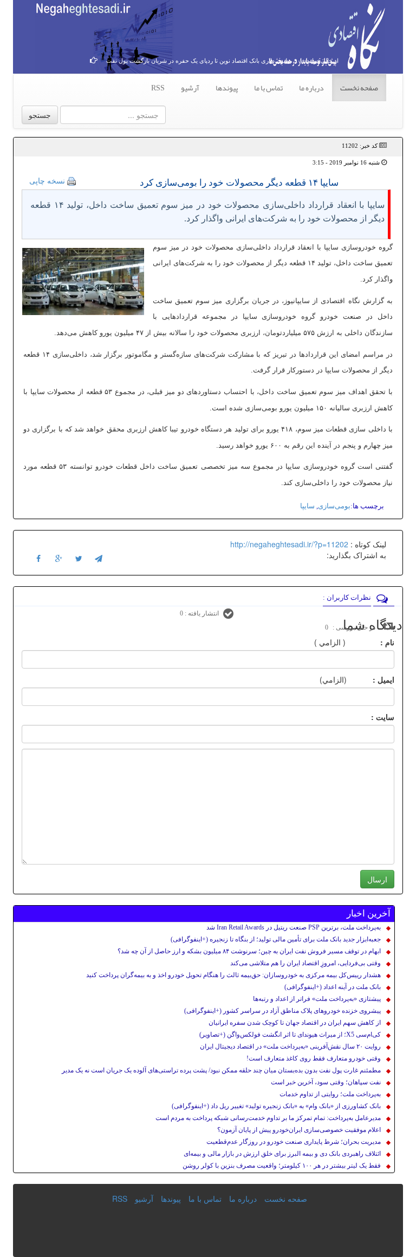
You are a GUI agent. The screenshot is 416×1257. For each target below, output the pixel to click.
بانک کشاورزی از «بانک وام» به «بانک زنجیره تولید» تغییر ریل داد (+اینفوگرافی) (276, 1106)
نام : (371, 642)
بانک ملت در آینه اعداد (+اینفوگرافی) (332, 987)
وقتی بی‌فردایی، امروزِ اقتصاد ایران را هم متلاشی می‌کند (305, 963)
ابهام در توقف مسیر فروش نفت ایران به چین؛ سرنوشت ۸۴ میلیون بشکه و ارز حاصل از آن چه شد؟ (249, 951)
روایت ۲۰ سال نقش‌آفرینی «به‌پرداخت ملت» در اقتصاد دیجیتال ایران (290, 1046)
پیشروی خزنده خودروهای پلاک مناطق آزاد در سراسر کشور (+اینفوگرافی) (282, 1010)
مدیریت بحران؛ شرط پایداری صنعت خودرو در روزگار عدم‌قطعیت (293, 1141)
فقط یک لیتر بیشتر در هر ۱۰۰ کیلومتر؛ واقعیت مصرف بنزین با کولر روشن (282, 1165)
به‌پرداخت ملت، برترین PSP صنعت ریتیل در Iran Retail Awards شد (293, 927)
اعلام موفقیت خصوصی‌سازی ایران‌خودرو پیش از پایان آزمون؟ (299, 1130)
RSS (158, 87)
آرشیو (190, 87)
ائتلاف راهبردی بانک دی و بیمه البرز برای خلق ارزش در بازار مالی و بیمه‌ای (282, 1153)
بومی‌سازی (334, 506)
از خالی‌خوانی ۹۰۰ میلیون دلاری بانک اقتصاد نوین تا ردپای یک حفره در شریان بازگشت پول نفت (222, 60)
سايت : (370, 716)
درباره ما (311, 87)
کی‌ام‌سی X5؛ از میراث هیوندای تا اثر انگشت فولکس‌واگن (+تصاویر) (290, 1034)
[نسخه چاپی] (71, 180)
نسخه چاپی (47, 180)
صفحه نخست (359, 87)
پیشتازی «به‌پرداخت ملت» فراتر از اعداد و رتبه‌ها (317, 999)
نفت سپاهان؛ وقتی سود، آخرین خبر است (326, 1082)
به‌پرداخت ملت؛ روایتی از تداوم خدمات (330, 1094)
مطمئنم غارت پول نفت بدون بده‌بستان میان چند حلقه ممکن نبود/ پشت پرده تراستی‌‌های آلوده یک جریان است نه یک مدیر (221, 1070)
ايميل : (370, 679)
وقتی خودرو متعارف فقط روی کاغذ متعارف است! (313, 1058)
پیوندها (227, 87)
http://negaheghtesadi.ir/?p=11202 (289, 544)
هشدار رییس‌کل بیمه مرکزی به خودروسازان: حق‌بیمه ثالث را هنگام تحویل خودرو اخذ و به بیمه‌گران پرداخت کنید (233, 975)
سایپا (307, 506)
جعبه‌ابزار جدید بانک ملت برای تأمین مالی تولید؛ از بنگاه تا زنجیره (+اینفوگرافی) (276, 939)
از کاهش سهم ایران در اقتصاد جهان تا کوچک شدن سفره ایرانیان (295, 1022)
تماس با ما (268, 87)
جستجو (40, 114)
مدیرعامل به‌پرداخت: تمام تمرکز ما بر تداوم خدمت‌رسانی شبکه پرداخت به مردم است (268, 1118)
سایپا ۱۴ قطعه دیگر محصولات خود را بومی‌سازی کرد (239, 183)
